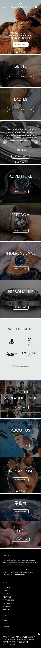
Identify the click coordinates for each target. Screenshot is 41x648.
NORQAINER (7, 603)
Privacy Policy (9, 637)
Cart (5, 620)
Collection (20, 192)
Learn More (20, 44)
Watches (6, 588)
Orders (6, 627)
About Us (7, 597)
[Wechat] (39, 635)
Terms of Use (21, 637)
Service (6, 610)
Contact (31, 637)
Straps (6, 591)
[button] (17, 52)
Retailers (7, 606)
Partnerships (8, 600)
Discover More (20, 446)
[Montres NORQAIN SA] (20, 6)
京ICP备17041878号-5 (10, 642)
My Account (8, 623)
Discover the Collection (20, 76)
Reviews (6, 594)
